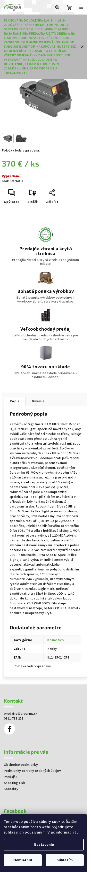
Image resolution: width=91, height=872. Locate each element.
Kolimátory (55, 640)
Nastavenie (44, 844)
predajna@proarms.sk (21, 713)
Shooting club (14, 783)
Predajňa (10, 776)
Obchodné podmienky (21, 764)
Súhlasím (65, 860)
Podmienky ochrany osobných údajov (32, 770)
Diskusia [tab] (38, 401)
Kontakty (11, 789)
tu (76, 832)
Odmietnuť (22, 860)
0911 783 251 (14, 718)
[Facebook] (9, 729)
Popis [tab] (14, 401)
